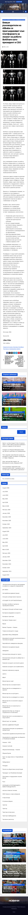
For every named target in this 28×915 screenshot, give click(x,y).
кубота (4, 674)
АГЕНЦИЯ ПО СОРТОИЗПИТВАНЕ (12, 600)
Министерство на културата (10, 693)
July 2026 (5, 491)
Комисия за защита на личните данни (13, 663)
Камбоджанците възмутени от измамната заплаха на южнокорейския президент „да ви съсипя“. (9, 359)
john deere (5, 589)
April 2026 (5, 502)
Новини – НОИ (6, 742)
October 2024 (6, 567)
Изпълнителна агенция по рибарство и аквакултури (13, 658)
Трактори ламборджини (9, 815)
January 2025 (6, 556)
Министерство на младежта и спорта (13, 697)
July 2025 (5, 535)
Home (14, 911)
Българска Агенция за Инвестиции (12, 609)
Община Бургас (6, 753)
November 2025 (6, 520)
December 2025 (6, 517)
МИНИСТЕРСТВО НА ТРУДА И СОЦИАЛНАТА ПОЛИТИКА (11, 711)
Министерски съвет (8, 681)
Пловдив (4, 765)
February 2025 (6, 553)
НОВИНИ (14, 7)
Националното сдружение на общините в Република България (13, 738)
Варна (4, 623)
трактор (4, 805)
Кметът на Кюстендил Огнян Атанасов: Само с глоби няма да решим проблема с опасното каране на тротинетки (13, 444)
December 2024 (6, 560)
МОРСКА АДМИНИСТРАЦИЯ (10, 725)
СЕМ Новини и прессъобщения (11, 794)
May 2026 (5, 498)
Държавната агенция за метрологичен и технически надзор (13, 639)
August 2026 (5, 488)
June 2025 (5, 538)
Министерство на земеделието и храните (11, 689)
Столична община (7, 801)
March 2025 (5, 549)
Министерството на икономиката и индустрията (12, 716)
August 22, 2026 (9, 844)
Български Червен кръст (9, 620)
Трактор (4, 808)
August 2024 (5, 575)
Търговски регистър (8, 819)
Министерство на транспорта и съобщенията (11, 706)
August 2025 (5, 531)
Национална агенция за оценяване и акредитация (12, 729)
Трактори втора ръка (8, 812)
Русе (3, 781)
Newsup (22, 906)
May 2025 (5, 542)
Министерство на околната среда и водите (12, 701)
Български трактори (8, 616)
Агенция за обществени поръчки (11, 597)
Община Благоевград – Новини (11, 749)
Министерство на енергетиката (11, 684)
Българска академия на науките (11, 613)
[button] (23, 11)
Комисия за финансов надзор (10, 670)
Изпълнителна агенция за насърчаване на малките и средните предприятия (13, 585)
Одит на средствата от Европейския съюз (12, 757)
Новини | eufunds (7, 746)
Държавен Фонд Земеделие (10, 634)
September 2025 (6, 527)
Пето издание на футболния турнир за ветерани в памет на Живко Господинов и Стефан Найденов (13, 456)
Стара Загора (6, 797)
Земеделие (5, 650)
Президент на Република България (12, 773)
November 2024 (6, 564)
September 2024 (6, 571)
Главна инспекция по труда (10, 631)
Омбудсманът (6, 762)
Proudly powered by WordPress (9, 906)
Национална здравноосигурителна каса (13, 733)
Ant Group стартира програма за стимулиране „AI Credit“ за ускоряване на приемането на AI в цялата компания (18, 361)
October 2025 (6, 524)
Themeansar (14, 908)
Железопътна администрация (10, 647)
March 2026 (5, 506)
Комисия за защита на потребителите (13, 666)
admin (17, 844)
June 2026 (5, 495)
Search (4, 427)
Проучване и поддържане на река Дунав (12, 777)
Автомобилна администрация (10, 593)
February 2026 (6, 509)
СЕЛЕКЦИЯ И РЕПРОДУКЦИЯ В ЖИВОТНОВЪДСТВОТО (11, 786)
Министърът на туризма (9, 721)
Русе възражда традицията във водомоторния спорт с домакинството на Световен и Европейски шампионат (13, 468)
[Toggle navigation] (13, 12)
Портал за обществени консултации (12, 769)
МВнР (4, 677)
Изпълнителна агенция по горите (11, 654)
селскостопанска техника (9, 790)
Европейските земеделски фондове (12, 643)
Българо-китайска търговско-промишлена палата (14, 19)
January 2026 (6, 513)
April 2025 (5, 546)
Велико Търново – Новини (9, 627)
